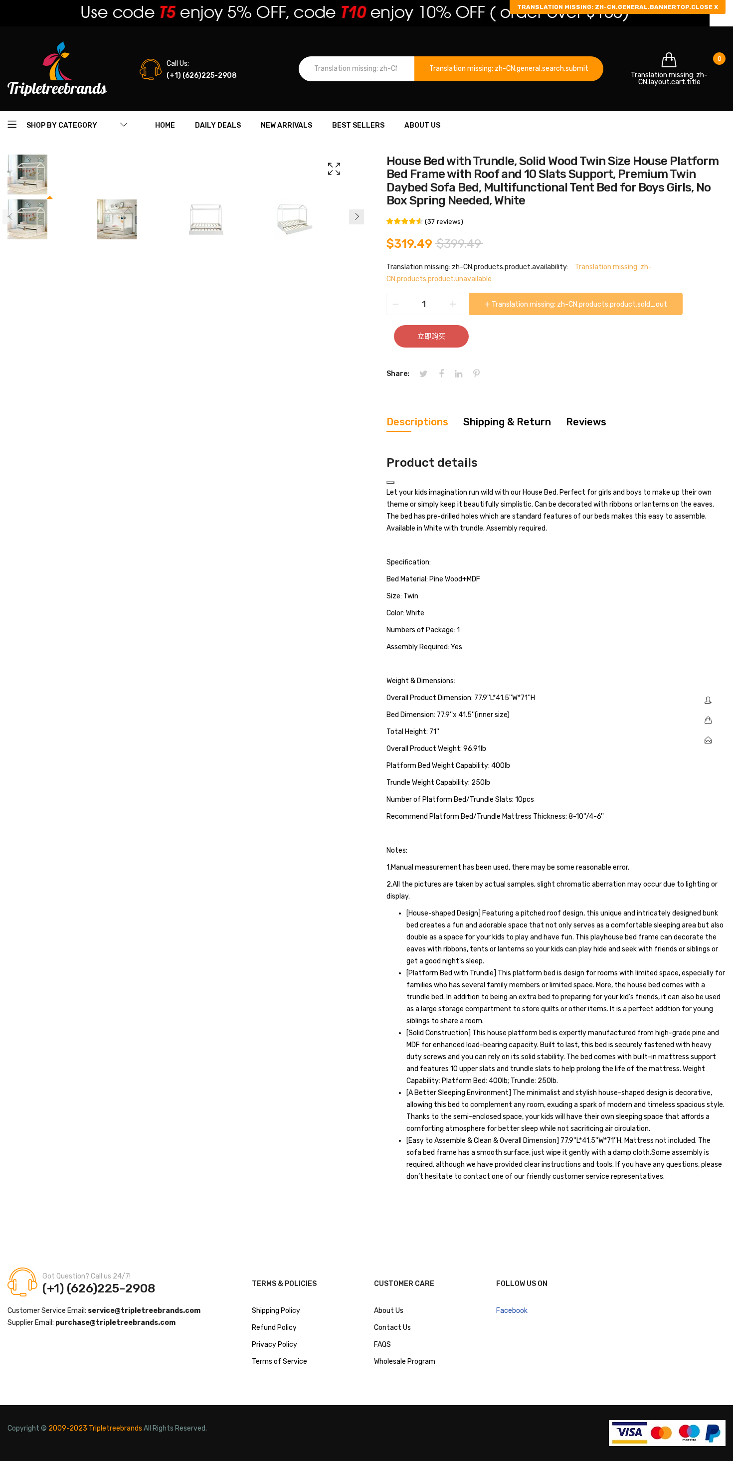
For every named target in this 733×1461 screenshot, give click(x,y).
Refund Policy (274, 1327)
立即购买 (431, 336)
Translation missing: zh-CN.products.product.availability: (477, 267)
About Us (388, 1310)
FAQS (382, 1344)
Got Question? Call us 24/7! (86, 1276)
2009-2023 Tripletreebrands (95, 1428)
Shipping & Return (507, 422)
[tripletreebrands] (57, 68)
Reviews (586, 422)
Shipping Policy (276, 1310)
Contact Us (392, 1327)
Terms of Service (279, 1361)
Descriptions (417, 422)
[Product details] (390, 482)
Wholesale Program (404, 1361)
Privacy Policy (274, 1344)
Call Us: (178, 63)
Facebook (512, 1310)
